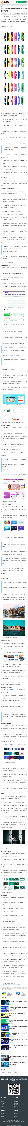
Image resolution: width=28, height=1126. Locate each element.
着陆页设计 (16, 1107)
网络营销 (25, 13)
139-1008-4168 (21, 2)
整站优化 (2, 1103)
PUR (8, 444)
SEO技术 (18, 13)
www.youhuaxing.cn (15, 1122)
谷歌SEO (2, 1101)
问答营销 (2, 1116)
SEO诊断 (2, 1107)
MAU (12, 689)
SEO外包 (2, 1104)
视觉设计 (3, 1072)
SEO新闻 (15, 13)
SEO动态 (4, 5)
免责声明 (15, 1116)
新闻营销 (2, 1113)
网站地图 (15, 1114)
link (21, 738)
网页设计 (15, 1106)
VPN (3, 762)
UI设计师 (15, 1072)
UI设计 (9, 1072)
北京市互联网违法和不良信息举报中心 (13, 1125)
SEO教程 (9, 1120)
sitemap (20, 1125)
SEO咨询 (2, 1106)
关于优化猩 (16, 1113)
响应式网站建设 (16, 1101)
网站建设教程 (13, 1120)
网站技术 (8, 5)
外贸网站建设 (16, 1103)
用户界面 (9, 924)
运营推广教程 (18, 1120)
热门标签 (3, 1069)
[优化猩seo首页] (6, 2)
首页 (2, 5)
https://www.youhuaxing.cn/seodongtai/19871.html (13, 984)
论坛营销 (2, 1114)
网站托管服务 (16, 1104)
